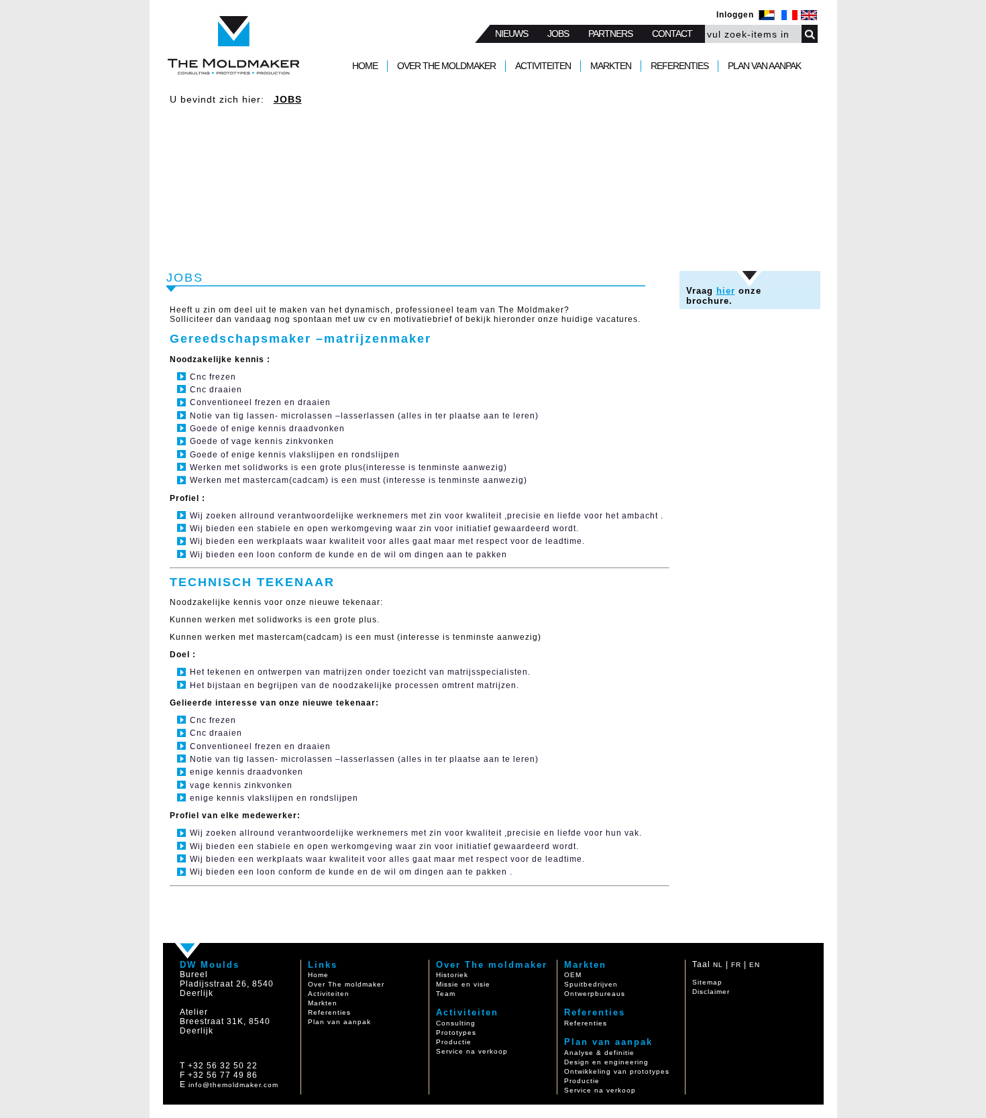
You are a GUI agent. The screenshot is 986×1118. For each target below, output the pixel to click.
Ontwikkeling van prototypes (616, 1071)
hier (725, 291)
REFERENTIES (679, 65)
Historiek (452, 975)
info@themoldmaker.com (233, 1084)
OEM (573, 975)
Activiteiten (328, 993)
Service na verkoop (472, 1051)
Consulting (456, 1023)
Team (445, 993)
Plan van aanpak (339, 1021)
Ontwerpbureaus (594, 993)
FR (736, 964)
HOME (365, 65)
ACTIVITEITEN (543, 65)
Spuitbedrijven (591, 984)
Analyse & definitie (599, 1052)
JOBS (558, 33)
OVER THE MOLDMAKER (446, 65)
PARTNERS (610, 33)
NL (718, 964)
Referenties (329, 1012)
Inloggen (735, 14)
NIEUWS (511, 33)
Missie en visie (463, 984)
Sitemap (707, 982)
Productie (454, 1042)
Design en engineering (606, 1062)
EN (754, 964)
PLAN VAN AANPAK (764, 65)
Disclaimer (711, 991)
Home (318, 975)
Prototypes (456, 1032)
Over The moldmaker (346, 984)
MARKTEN (610, 65)
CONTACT (672, 33)
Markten (322, 1003)
